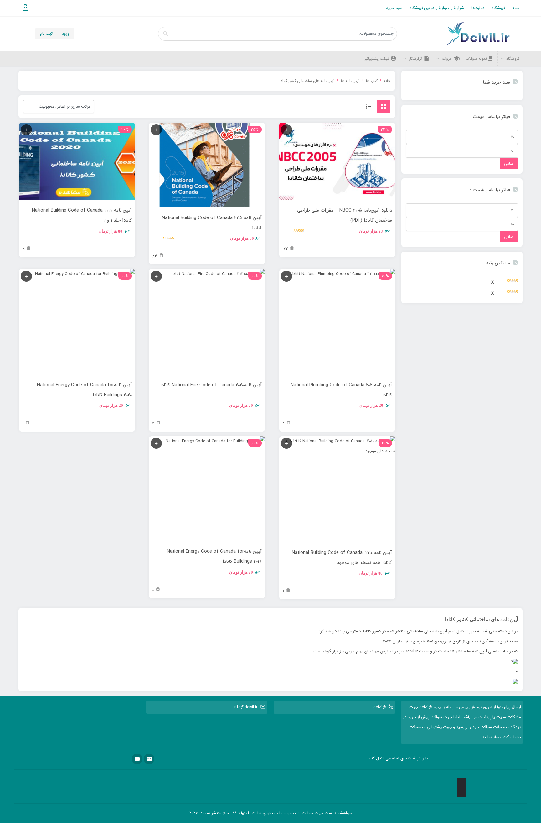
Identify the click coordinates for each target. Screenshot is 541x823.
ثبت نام (46, 33)
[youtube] (137, 759)
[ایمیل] (149, 759)
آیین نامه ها (350, 81)
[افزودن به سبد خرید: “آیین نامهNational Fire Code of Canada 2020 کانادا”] (156, 276)
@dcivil (379, 707)
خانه (516, 8)
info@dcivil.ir (245, 707)
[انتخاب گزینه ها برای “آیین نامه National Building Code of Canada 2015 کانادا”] (156, 129)
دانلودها (477, 8)
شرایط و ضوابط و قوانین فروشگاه (437, 8)
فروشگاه (498, 8)
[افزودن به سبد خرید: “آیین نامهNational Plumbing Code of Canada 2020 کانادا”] (286, 276)
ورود (65, 33)
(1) (504, 283)
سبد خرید (394, 8)
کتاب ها (372, 81)
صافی (509, 163)
